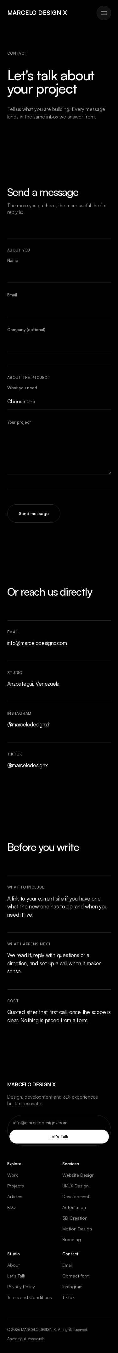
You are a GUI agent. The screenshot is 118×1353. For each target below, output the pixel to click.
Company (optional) (26, 329)
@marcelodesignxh (29, 724)
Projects (15, 1185)
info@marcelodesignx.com (37, 643)
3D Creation (74, 1218)
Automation (74, 1207)
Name (12, 260)
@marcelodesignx (27, 765)
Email (12, 294)
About (13, 1265)
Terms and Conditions (29, 1297)
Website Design (78, 1175)
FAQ (11, 1207)
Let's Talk (59, 1136)
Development (75, 1196)
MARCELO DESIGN (37, 12)
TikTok (68, 1297)
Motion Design (77, 1228)
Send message (34, 513)
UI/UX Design (75, 1185)
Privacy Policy (21, 1286)
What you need (22, 387)
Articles (14, 1196)
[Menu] (104, 13)
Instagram (72, 1286)
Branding (71, 1239)
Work (12, 1175)
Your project (19, 422)
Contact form (76, 1275)
